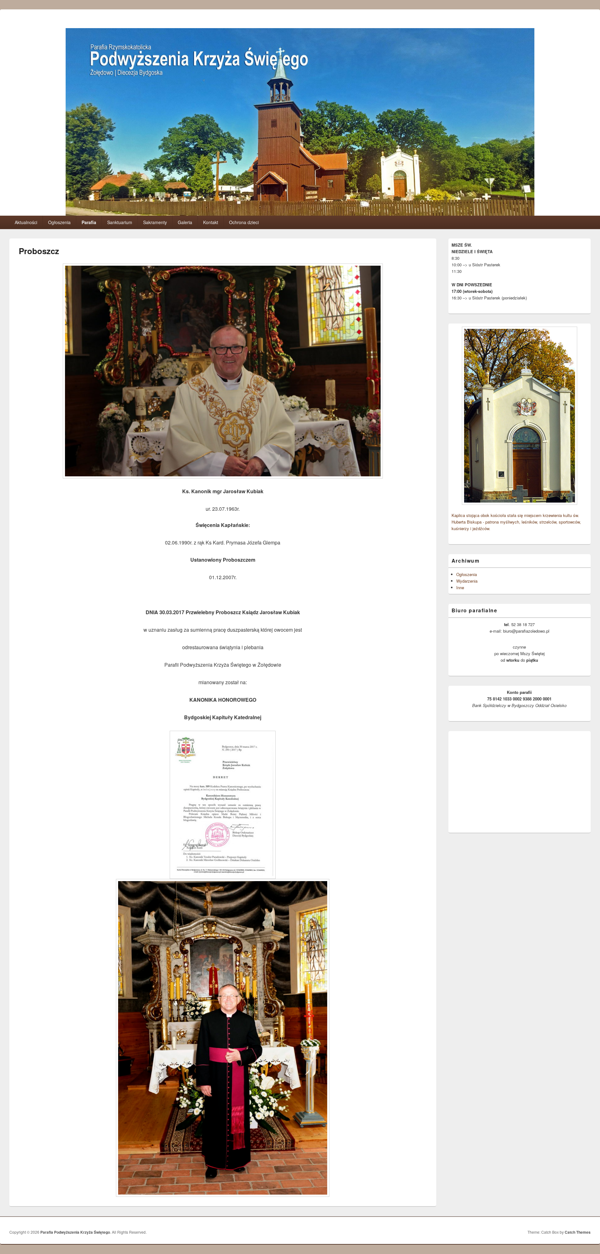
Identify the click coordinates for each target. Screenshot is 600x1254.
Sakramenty (155, 222)
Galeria (185, 222)
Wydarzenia (467, 581)
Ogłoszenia (59, 222)
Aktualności (26, 222)
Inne (460, 587)
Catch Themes (578, 1232)
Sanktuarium (119, 222)
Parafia (89, 222)
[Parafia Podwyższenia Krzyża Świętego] (300, 213)
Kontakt (210, 222)
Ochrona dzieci (244, 222)
